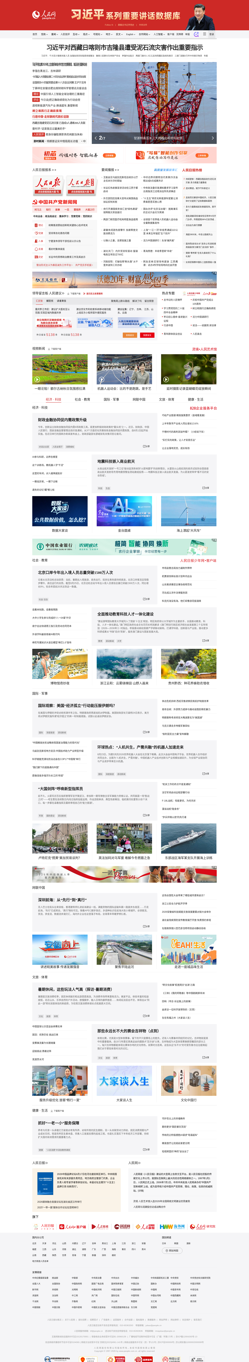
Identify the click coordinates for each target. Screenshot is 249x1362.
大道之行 (90, 209)
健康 (41, 1150)
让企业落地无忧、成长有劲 (176, 448)
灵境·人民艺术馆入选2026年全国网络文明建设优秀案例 (161, 1201)
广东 (94, 1249)
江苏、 (147, 309)
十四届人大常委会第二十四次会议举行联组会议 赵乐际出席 (59, 76)
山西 (64, 1243)
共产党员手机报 (83, 265)
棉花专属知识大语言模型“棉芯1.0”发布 (51, 642)
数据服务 (152, 1320)
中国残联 (36, 1307)
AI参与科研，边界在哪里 (44, 457)
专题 (206, 56)
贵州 (144, 1249)
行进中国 (168, 325)
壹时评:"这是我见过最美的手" (49, 128)
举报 (187, 34)
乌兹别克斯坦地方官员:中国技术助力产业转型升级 (58, 751)
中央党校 (174, 1278)
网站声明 (163, 1320)
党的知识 (87, 216)
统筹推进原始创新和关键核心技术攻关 (68, 225)
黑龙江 (105, 1243)
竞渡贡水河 (38, 1059)
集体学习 (63, 216)
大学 (119, 641)
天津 (44, 1243)
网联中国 (139, 399)
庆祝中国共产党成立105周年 (203, 302)
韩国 (176, 1243)
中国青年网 (175, 1289)
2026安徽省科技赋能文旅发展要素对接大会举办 (186, 912)
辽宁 (84, 1243)
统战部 (55, 1278)
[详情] (141, 1191)
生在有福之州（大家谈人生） (177, 1018)
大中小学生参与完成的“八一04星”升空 (51, 618)
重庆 (124, 1249)
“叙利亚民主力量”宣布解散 (175, 734)
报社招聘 (82, 1320)
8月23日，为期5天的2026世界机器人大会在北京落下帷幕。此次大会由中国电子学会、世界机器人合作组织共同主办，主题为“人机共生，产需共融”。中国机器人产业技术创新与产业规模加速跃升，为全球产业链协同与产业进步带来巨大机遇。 (152, 758)
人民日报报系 (41, 170)
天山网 (114, 1301)
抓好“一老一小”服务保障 (58, 1123)
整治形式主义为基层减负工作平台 (53, 265)
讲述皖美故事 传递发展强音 (59, 967)
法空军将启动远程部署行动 (176, 792)
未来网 (193, 1295)
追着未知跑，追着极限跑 (45, 609)
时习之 (38, 209)
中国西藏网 (175, 1295)
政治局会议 (51, 216)
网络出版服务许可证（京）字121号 (140, 1342)
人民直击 (197, 334)
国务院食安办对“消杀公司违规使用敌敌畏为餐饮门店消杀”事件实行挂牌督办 (201, 245)
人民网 (133, 1163)
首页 (35, 34)
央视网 (55, 1289)
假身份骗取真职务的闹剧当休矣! (64, 134)
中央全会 (38, 216)
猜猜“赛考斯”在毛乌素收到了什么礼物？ (201, 255)
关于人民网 (70, 1320)
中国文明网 (195, 1283)
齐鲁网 (75, 1301)
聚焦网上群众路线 (120, 301)
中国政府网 (77, 1283)
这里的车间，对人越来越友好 (47, 473)
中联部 (75, 1278)
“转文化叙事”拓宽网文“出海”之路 (178, 985)
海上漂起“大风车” (189, 530)
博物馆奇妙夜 (59, 683)
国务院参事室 (117, 1283)
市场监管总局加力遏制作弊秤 (177, 568)
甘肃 (64, 1255)
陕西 (54, 1255)
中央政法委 (97, 1278)
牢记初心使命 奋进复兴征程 (175, 319)
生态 (108, 488)
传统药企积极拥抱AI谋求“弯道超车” (180, 1135)
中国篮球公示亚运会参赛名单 (47, 1026)
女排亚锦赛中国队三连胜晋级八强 (201, 262)
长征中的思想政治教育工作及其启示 (67, 257)
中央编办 (135, 1278)
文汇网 (154, 1301)
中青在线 (194, 1289)
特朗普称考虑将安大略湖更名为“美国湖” (182, 717)
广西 (104, 1249)
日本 (164, 1243)
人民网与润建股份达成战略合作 (149, 1207)
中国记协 (135, 1283)
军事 (44, 693)
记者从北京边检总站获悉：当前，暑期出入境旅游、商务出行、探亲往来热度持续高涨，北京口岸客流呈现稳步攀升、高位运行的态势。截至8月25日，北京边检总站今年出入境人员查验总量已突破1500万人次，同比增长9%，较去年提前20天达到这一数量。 (93, 583)
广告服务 (105, 1320)
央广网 (95, 1295)
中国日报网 (116, 1289)
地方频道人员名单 (40, 1261)
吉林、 (140, 309)
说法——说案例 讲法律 (204, 325)
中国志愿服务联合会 (120, 1307)
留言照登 (149, 301)
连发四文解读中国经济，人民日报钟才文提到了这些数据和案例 (201, 199)
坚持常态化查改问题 (59, 233)
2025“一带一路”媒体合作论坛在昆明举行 (58, 1207)
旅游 (48, 1016)
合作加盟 (128, 1320)
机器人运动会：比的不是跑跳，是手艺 (124, 388)
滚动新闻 (110, 641)
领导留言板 (40, 293)
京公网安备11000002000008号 (190, 1342)
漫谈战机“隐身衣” (171, 809)
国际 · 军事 (111, 399)
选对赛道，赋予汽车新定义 (198, 188)
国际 (35, 693)
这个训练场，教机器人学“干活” (48, 465)
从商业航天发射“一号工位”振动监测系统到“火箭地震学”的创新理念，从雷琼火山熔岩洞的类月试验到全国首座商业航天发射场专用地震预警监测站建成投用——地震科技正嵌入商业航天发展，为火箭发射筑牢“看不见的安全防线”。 (153, 472)
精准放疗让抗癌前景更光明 (176, 1143)
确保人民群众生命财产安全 (108, 56)
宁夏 (84, 1255)
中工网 (75, 1295)
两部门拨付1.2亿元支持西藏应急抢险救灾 (154, 56)
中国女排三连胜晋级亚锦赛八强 (76, 141)
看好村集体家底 (57, 249)
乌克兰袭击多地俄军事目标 (176, 726)
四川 (134, 1249)
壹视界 (77, 209)
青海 (74, 1255)
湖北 (74, 1249)
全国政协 (56, 1283)
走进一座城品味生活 (189, 967)
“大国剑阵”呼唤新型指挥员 (60, 789)
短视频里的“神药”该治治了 (175, 1151)
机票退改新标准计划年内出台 (177, 576)
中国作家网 (77, 1307)
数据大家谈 (60, 530)
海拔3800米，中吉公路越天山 (199, 234)
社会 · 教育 (82, 399)
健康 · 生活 (195, 399)
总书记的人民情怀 (173, 300)
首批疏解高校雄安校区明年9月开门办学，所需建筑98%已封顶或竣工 (201, 218)
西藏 (44, 1255)
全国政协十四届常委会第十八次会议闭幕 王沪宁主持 (59, 82)
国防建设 (50, 816)
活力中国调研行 (201, 317)
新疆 (94, 1255)
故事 (57, 209)
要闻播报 (107, 170)
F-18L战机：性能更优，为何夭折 (179, 801)
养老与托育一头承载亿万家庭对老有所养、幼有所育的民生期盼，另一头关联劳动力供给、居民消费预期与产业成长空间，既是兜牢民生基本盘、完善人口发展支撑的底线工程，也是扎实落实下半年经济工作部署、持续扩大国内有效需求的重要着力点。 (93, 1133)
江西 (44, 1249)
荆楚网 (134, 1301)
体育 (56, 1016)
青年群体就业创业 (173, 334)
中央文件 (143, 25)
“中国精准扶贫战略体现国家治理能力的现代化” (56, 742)
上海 (114, 1243)
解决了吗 (137, 301)
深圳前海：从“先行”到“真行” (62, 900)
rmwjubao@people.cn (165, 1331)
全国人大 (36, 1283)
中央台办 (115, 1278)
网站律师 (175, 1320)
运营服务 (117, 1320)
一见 (67, 209)
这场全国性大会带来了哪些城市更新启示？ (184, 895)
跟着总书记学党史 (126, 25)
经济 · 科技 (53, 399)
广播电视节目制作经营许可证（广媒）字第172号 (151, 1336)
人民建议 (55, 293)
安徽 (144, 1243)
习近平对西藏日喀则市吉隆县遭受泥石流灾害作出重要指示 (124, 47)
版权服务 (140, 1320)
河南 (64, 1249)
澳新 (188, 1243)
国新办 (154, 1283)
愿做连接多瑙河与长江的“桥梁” (48, 775)
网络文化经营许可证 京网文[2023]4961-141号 (102, 1342)
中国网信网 (175, 1283)
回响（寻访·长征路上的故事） (177, 1001)
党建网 (154, 1307)
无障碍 (179, 34)
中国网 (154, 1289)
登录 (211, 34)
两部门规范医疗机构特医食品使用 (120, 219)
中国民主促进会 (99, 1307)
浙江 (134, 1243)
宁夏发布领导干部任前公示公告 (65, 241)
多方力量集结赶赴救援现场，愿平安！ (201, 208)
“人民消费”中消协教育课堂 (58, 1150)
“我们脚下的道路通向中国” (45, 767)
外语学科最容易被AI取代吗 (46, 634)
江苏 (124, 1243)
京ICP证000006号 (166, 1342)
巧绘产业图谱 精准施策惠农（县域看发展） (184, 415)
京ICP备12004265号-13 (186, 1336)
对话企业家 (44, 447)
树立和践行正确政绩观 (204, 308)
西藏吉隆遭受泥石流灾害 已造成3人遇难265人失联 (58, 123)
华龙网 (55, 1301)
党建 (40, 233)
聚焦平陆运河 (124, 967)
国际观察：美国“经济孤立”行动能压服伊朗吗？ (77, 706)
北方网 (173, 1301)
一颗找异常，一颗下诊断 (45, 481)
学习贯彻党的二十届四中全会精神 (174, 310)
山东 (54, 1249)
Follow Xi (109, 25)
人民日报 (38, 1163)
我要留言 (147, 335)
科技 (100, 488)
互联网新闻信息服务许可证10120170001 (70, 1336)
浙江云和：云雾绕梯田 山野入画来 (124, 683)
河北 (54, 1243)
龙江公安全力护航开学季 (174, 903)
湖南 (84, 1249)
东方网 (134, 1307)
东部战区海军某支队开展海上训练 (189, 858)
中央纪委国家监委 (40, 1278)
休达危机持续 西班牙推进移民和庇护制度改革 (185, 701)
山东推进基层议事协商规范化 (177, 584)
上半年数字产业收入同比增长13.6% (180, 423)
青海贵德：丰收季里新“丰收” (157, 251)
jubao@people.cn (154, 1325)
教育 (44, 560)
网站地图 (173, 1250)
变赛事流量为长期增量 (43, 1043)
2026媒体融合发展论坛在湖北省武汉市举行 (59, 1202)
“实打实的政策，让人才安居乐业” (179, 440)
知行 (48, 209)
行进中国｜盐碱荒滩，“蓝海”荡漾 (158, 138)
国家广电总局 (98, 1283)
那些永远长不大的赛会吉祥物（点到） (129, 1031)
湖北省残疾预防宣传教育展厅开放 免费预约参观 (186, 920)
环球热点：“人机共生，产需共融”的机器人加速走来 (140, 747)
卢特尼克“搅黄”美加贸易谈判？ (60, 858)
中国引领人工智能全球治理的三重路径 (63, 94)
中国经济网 (97, 1289)
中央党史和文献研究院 (200, 1278)
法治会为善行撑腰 (194, 225)
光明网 (75, 1289)
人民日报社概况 (54, 1320)
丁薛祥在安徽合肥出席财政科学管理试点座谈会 (59, 88)
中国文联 (56, 1307)
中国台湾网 (156, 1295)
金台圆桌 (124, 530)
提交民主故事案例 (94, 293)
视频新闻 (38, 348)
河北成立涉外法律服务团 (174, 593)
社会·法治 (43, 599)
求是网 (35, 1295)
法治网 (55, 1295)
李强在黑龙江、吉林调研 (46, 71)
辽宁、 (133, 309)
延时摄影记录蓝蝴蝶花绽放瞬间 (189, 388)
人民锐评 (65, 34)
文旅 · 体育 (166, 399)
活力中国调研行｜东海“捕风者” (159, 240)
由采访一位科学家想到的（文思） (179, 1009)
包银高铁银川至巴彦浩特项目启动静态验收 (184, 928)
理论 (40, 225)
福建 (34, 1249)
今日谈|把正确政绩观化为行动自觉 (60, 99)
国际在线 (115, 1295)
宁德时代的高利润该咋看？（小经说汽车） (184, 432)
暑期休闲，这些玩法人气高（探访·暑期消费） (76, 989)
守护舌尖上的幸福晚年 (173, 1118)
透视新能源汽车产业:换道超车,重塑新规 (55, 105)
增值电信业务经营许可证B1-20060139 (109, 1336)
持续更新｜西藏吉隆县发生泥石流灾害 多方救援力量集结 (201, 181)
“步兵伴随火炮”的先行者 (174, 817)
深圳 (104, 1255)
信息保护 (186, 1320)
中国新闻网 (136, 1289)
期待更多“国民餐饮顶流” (174, 1127)
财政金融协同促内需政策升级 (62, 420)
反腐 (40, 249)
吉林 (94, 1243)
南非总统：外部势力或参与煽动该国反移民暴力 (186, 709)
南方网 (193, 1301)
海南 (114, 1249)
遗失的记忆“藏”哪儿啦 (43, 490)
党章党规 (75, 216)
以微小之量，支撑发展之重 (117, 240)
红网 (94, 1301)
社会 (35, 560)
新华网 (35, 1289)
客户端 (170, 34)
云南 (124, 312)
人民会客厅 (57, 447)
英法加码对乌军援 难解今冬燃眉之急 (124, 858)
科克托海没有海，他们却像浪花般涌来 (181, 601)
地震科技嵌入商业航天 (116, 461)
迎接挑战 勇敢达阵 (41, 1051)
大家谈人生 (124, 1100)
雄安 (114, 1255)
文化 (41, 1016)
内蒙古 (75, 1243)
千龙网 (35, 1301)
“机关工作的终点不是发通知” (176, 784)
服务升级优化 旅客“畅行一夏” (59, 1100)
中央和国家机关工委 (160, 1278)
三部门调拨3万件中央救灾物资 (188, 56)
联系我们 (198, 1320)
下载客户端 (75, 293)
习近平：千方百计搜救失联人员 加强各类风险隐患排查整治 (67, 56)
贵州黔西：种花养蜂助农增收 (188, 683)
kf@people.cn (96, 1331)
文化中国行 (189, 1100)
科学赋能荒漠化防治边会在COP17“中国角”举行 (56, 759)
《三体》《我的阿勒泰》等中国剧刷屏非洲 (183, 993)
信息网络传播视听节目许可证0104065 (62, 1342)
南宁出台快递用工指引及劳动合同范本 (51, 626)
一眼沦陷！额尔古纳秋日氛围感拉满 (60, 388)
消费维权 (70, 447)
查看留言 (130, 335)
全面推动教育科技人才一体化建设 (125, 614)
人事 (40, 241)
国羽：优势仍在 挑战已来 (45, 1034)
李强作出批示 (128, 56)
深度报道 (50, 732)
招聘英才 (94, 1320)
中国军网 (135, 1295)
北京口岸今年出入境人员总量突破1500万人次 (75, 573)
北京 (34, 1243)
